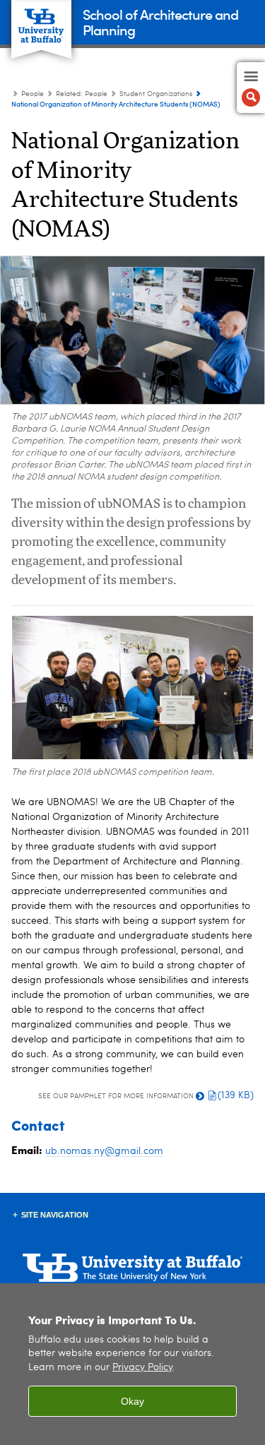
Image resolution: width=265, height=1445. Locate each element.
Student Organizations (155, 93)
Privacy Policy (142, 1367)
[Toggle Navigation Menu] (251, 87)
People (32, 93)
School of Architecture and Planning (160, 21)
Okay (132, 1401)
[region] (132, 1364)
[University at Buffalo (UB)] (41, 21)
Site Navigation (54, 1215)
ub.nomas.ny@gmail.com (104, 1151)
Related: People (81, 93)
